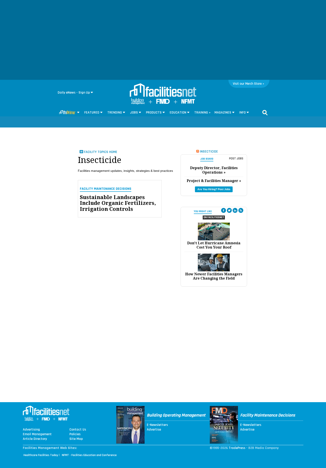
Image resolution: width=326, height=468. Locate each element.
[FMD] (163, 102)
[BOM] (138, 103)
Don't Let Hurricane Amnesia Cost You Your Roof (213, 245)
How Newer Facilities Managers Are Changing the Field (213, 276)
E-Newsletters (157, 425)
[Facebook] (223, 210)
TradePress (237, 448)
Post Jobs (236, 158)
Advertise (154, 429)
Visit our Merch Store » (248, 84)
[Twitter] (229, 210)
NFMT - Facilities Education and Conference (89, 455)
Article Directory (35, 439)
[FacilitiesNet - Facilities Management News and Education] (163, 90)
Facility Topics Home (100, 152)
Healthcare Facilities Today (41, 455)
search (265, 112)
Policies (75, 434)
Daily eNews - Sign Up (74, 92)
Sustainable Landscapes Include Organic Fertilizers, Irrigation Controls (118, 203)
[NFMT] (188, 102)
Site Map (76, 439)
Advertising (31, 429)
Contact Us (77, 429)
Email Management (37, 434)
